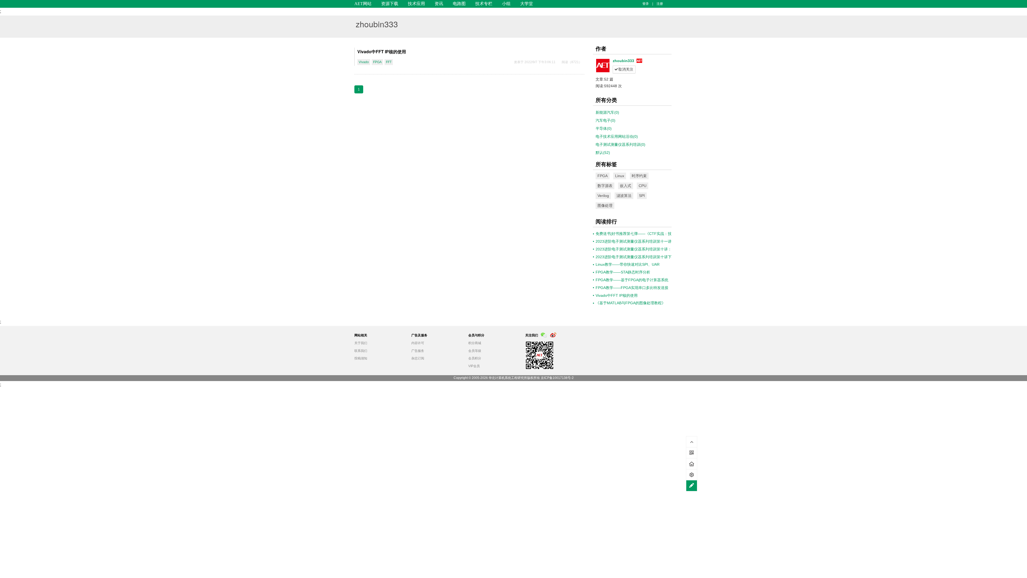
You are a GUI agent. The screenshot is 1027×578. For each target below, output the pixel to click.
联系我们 (360, 351)
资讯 (439, 3)
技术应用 (416, 3)
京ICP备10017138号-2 (557, 378)
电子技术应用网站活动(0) (617, 136)
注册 (660, 4)
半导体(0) (604, 128)
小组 (506, 3)
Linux (619, 176)
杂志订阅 (417, 358)
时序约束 (639, 176)
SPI (642, 195)
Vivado (364, 62)
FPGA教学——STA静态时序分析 (623, 272)
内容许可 (417, 343)
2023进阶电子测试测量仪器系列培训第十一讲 (634, 241)
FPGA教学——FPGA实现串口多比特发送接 (632, 288)
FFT (389, 62)
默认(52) (603, 152)
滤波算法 (623, 195)
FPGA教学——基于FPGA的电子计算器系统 (632, 280)
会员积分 (474, 358)
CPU (642, 186)
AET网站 (362, 3)
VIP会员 (474, 366)
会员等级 (474, 351)
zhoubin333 (377, 24)
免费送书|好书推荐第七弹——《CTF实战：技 (634, 233)
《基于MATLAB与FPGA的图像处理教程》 (630, 303)
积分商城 (474, 343)
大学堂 (526, 3)
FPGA (377, 62)
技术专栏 (483, 3)
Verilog (603, 195)
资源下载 (389, 3)
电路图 (459, 3)
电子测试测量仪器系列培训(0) (620, 144)
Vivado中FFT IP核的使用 (381, 51)
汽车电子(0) (605, 120)
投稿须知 (360, 358)
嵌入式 (625, 186)
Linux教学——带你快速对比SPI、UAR (628, 264)
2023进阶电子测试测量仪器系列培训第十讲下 (634, 257)
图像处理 (604, 205)
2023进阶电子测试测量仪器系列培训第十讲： (634, 249)
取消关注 (625, 69)
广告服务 (417, 351)
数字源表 (604, 186)
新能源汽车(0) (607, 112)
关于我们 (360, 343)
